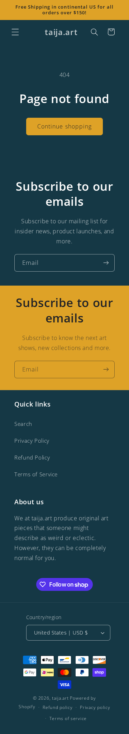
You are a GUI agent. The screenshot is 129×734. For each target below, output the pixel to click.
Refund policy (58, 707)
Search (23, 423)
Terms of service (68, 718)
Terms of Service (36, 474)
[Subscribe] (106, 263)
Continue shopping (64, 126)
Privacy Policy (31, 440)
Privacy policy (95, 707)
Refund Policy (32, 457)
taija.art (60, 698)
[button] (15, 32)
